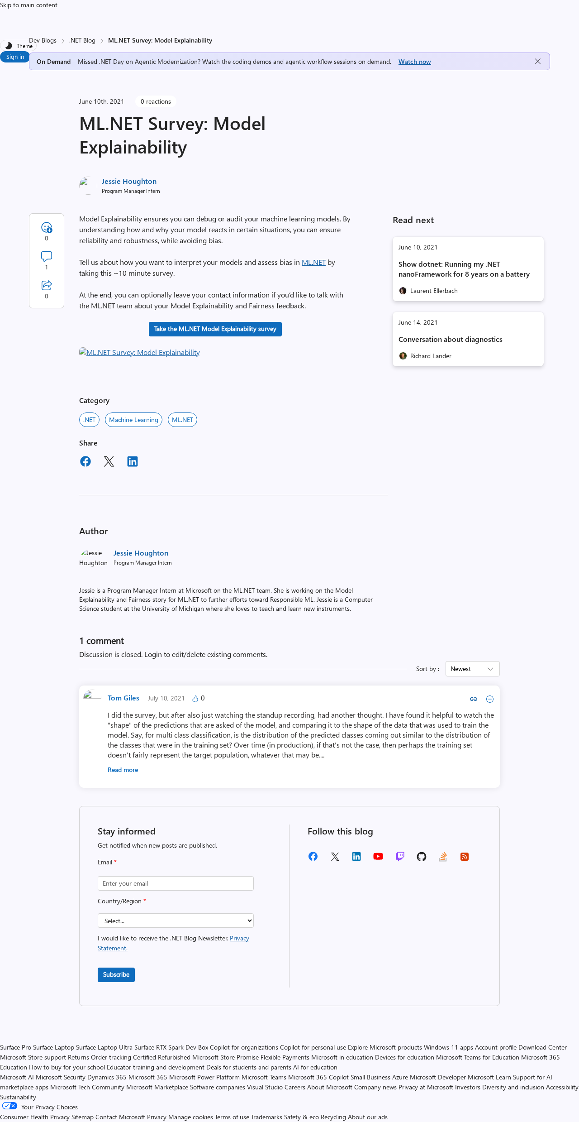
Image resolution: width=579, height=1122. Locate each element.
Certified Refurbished (161, 1057)
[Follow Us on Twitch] (400, 859)
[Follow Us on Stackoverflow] (442, 859)
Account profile (496, 1047)
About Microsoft (329, 1087)
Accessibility (562, 1087)
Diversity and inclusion (513, 1087)
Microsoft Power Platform (204, 1077)
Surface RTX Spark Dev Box (171, 1047)
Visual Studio (265, 1087)
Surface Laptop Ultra (104, 1047)
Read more (123, 769)
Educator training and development (155, 1067)
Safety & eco (301, 1116)
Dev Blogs (43, 40)
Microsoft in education (342, 1057)
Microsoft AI (17, 1077)
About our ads (368, 1116)
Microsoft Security (60, 1077)
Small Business (370, 1077)
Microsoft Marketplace (157, 1087)
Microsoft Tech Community (87, 1087)
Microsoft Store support (33, 1057)
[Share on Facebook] (85, 462)
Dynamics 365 (107, 1077)
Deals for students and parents (248, 1067)
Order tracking (111, 1057)
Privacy (157, 1116)
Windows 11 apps (448, 1047)
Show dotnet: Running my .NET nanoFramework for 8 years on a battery (464, 268)
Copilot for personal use (313, 1047)
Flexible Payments (285, 1057)
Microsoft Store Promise (225, 1057)
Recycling (333, 1116)
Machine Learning (133, 419)
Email (107, 862)
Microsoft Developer (438, 1077)
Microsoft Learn (489, 1077)
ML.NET (314, 262)
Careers (295, 1087)
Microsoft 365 (147, 1077)
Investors (467, 1087)
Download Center (542, 1047)
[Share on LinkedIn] (132, 462)
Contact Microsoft (120, 1116)
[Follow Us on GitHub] (422, 859)
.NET (89, 419)
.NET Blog (82, 40)
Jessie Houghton (129, 181)
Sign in (15, 56)
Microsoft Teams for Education (477, 1057)
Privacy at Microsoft (426, 1087)
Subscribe (116, 974)
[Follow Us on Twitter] (334, 859)
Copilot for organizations (244, 1047)
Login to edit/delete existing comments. (205, 654)
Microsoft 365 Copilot (318, 1077)
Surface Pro (15, 1047)
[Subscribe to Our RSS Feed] (464, 859)
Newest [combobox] (461, 668)
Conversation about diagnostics (451, 339)
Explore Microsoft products (385, 1047)
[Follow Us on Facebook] (313, 859)
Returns (78, 1057)
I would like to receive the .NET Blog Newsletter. (173, 943)
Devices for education (404, 1057)
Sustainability (18, 1097)
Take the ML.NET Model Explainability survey (215, 328)
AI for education (315, 1067)
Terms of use (232, 1116)
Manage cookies (190, 1116)
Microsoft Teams (264, 1077)
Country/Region (122, 901)
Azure (400, 1077)
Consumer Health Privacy (35, 1116)
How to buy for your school (67, 1067)
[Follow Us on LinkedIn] (356, 859)
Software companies (217, 1087)
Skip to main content (28, 4)
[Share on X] (109, 462)
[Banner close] (537, 61)
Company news (375, 1087)
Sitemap (82, 1116)
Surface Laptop (53, 1047)
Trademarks (266, 1116)
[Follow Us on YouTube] (378, 859)
